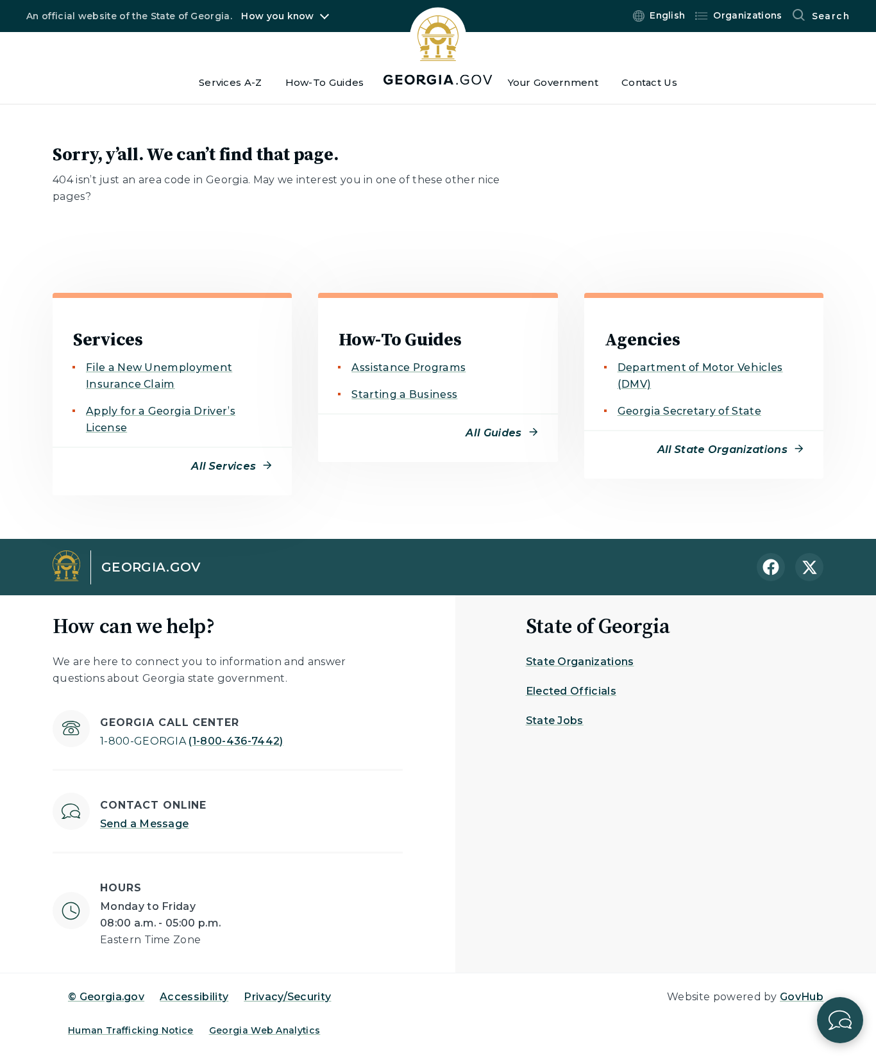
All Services (223, 466)
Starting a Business (404, 394)
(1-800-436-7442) (191, 741)
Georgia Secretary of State (689, 411)
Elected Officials (571, 691)
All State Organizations (722, 449)
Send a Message (144, 824)
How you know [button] (277, 16)
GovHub (801, 997)
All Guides (493, 433)
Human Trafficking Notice (131, 1030)
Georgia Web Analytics (265, 1030)
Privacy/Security (287, 997)
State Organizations (580, 662)
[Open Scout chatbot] (840, 1020)
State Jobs (555, 720)
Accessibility (194, 997)
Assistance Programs (408, 367)
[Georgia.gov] (438, 46)
